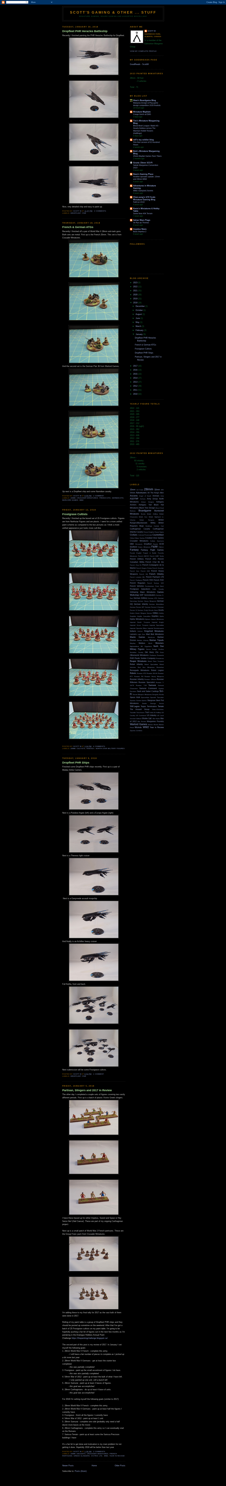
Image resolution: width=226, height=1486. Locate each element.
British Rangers (147, 520)
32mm (157, 489)
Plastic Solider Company (145, 658)
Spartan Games (135, 700)
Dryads (155, 544)
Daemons (160, 541)
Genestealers (149, 595)
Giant (156, 610)
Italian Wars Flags (141, 220)
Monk (150, 643)
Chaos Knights (148, 532)
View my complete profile (143, 51)
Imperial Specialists (156, 625)
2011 (135, 390)
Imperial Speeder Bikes (138, 628)
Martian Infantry (143, 640)
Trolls (151, 712)
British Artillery (152, 514)
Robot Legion (157, 670)
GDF (141, 595)
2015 (135, 374)
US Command (141, 715)
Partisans (153, 655)
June (138, 318)
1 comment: (99, 496)
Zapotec (133, 730)
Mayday (132, 643)
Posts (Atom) (81, 1471)
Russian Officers (150, 679)
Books (143, 514)
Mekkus (142, 643)
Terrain (161, 706)
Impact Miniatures (157, 619)
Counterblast (158, 535)
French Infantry (156, 574)
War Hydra (156, 718)
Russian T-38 (141, 685)
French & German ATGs (77, 227)
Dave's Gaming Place (143, 174)
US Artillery (157, 712)
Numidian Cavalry (136, 652)
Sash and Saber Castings (148, 691)
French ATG (105, 498)
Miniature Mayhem (142, 112)
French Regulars (137, 583)
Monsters (159, 643)
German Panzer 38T (137, 607)
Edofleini (133, 547)
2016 (135, 370)
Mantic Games (137, 637)
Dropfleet (76, 213)
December (140, 306)
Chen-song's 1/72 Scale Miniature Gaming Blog (144, 198)
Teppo (143, 706)
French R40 (159, 580)
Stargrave (151, 700)
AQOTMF (134, 499)
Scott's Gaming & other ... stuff (113, 12)
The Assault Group (139, 709)
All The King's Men (155, 493)
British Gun (143, 517)
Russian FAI (138, 676)
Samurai (152, 685)
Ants (162, 496)
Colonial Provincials (145, 535)
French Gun (134, 571)
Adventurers (141, 493)
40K (162, 490)
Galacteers (145, 589)
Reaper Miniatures (138, 661)
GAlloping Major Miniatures (142, 592)
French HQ (143, 574)
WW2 (81, 500)
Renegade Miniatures (139, 670)
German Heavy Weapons (147, 601)
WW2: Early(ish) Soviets (143, 191)
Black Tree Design (147, 508)
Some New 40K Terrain (143, 213)
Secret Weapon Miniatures (142, 694)
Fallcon (161, 547)
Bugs (141, 526)
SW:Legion (135, 706)
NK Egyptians (146, 646)
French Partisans (136, 580)
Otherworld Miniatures (139, 655)
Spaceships (145, 697)
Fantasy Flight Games (152, 550)
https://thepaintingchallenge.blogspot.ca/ (90, 1338)
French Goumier (158, 568)
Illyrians (147, 619)
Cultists (81, 748)
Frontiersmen (149, 586)
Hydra (162, 616)
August (139, 314)
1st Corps (139, 490)
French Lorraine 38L (137, 577)
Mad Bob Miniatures (155, 634)
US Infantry (151, 715)
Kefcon (140, 631)
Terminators (152, 706)
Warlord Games (70, 500)
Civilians (133, 535)
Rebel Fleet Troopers (156, 661)
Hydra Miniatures (137, 619)
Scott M (152, 31)
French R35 (148, 580)
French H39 (145, 571)
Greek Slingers (82, 1456)
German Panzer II (151, 607)
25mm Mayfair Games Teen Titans (147, 156)
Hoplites (155, 616)
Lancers (133, 634)
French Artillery (137, 559)
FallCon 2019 (139, 202)
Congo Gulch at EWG (142, 114)
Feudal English (136, 553)
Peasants (160, 655)
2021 (135, 290)
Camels (156, 526)
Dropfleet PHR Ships (75, 762)
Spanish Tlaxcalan (157, 697)
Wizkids (138, 727)
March (139, 326)
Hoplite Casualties (144, 616)
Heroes (149, 613)
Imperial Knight (158, 622)
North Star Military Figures (110, 748)
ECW (161, 544)
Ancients (81, 1454)
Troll (147, 712)
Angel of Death (145, 496)
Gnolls (161, 610)
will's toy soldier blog (143, 140)
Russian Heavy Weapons (154, 676)
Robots (133, 673)
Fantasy (90, 748)
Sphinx (144, 700)
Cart (162, 526)
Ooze (162, 652)
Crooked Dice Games (154, 538)
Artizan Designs (147, 502)
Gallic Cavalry (158, 589)
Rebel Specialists (151, 664)
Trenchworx (140, 712)
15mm (132, 489)
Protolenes (160, 658)
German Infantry (141, 604)
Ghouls (150, 610)
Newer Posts (68, 1465)
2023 (135, 282)
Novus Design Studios (155, 649)
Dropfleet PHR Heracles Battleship (84, 31)
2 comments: (100, 211)
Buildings (149, 526)
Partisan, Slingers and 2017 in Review (87, 1090)
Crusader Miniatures (87, 498)
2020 (135, 294)
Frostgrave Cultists (74, 514)
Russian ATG (141, 673)
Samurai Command (148, 688)
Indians (133, 631)
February (140, 330)
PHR (84, 213)
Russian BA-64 (152, 673)
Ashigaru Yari (145, 505)
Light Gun (141, 634)
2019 (135, 298)
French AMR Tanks (157, 556)
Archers (142, 499)
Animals (156, 496)
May (138, 322)
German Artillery (140, 598)
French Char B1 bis (154, 562)
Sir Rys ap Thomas (141, 223)
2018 (135, 302)
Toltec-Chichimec (158, 709)
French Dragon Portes (144, 568)
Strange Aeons (157, 703)
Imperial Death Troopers (140, 622)
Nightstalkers (134, 646)
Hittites (155, 613)
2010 (135, 394)
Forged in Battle (149, 553)
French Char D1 (136, 565)
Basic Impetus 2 (139, 231)
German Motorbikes (156, 604)
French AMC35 (143, 556)
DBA (132, 544)
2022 (135, 286)
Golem (132, 613)
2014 (135, 378)
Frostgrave (134, 589)
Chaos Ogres (159, 532)
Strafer (144, 703)
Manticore (151, 637)
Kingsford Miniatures (154, 631)
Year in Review (117, 1456)
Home (94, 1465)
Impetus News (140, 229)
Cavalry (140, 532)
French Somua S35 (155, 583)
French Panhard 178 (155, 577)
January (139, 334)
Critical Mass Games (137, 538)
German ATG (118, 498)
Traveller (133, 712)
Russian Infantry (137, 679)
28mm (73, 498)
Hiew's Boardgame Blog (144, 100)
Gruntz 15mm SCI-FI (143, 163)
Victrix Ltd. (97, 1456)
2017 (135, 366)
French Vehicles (137, 586)
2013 (135, 382)
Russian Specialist (147, 682)
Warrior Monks (153, 724)
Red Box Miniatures (146, 667)
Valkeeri (139, 718)
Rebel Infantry (136, 664)
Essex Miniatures (144, 547)
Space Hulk (135, 697)
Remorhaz (160, 667)
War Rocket (141, 721)
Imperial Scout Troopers (139, 625)
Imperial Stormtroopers (156, 628)
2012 (135, 386)
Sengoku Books (158, 694)
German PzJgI (143, 610)
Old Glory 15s (151, 652)
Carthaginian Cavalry (140, 529)
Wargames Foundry (155, 721)
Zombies (139, 730)
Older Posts (120, 1465)
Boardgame (145, 510)
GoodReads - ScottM (139, 64)
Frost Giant (159, 586)
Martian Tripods (156, 640)
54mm (132, 493)
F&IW (154, 546)
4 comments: (99, 746)
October (139, 310)
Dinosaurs (138, 544)
